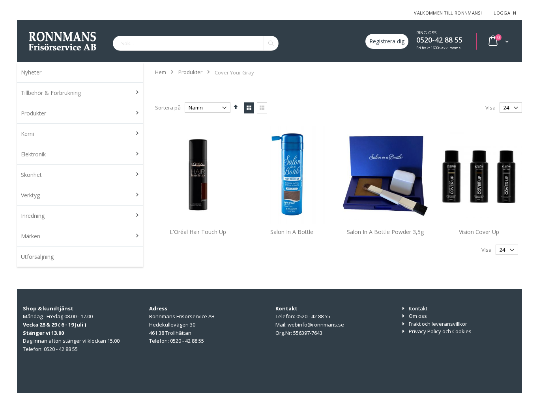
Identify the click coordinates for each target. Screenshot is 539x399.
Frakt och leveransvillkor (438, 323)
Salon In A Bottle (291, 232)
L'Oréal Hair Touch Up (198, 232)
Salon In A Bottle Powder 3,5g (385, 232)
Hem (160, 72)
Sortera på (168, 107)
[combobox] (196, 43)
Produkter (190, 72)
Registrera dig (386, 41)
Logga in (505, 13)
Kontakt (418, 308)
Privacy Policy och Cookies (440, 331)
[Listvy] (262, 107)
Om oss (418, 315)
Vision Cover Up (479, 232)
